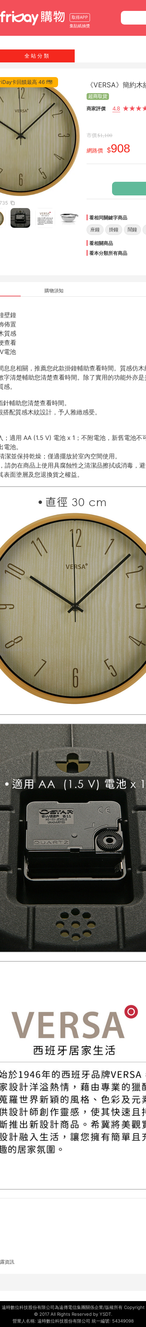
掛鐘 (113, 229)
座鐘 (95, 229)
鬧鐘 (132, 229)
